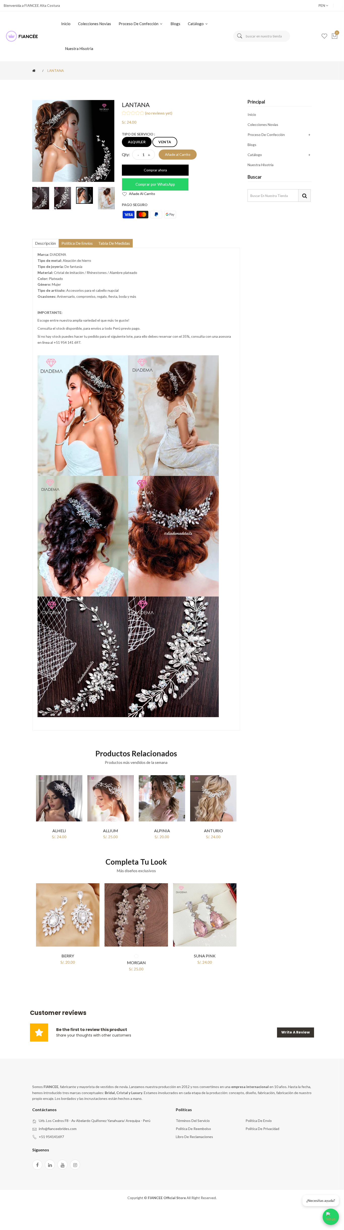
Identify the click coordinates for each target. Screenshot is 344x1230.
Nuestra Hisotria (79, 48)
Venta (164, 142)
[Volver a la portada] (34, 70)
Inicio (66, 23)
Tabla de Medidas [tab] (114, 243)
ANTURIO (213, 830)
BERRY (67, 955)
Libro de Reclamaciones (194, 1137)
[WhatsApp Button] (331, 1217)
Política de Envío (259, 1120)
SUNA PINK (205, 955)
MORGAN (136, 962)
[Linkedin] (50, 1165)
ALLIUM (110, 830)
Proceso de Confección (139, 23)
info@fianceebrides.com (58, 1128)
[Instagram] (75, 1165)
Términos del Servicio (193, 1120)
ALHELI (59, 830)
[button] (181, 114)
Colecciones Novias (94, 23)
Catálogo (196, 23)
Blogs (175, 23)
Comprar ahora (155, 170)
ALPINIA (162, 830)
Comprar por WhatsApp (155, 184)
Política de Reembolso (193, 1128)
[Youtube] (62, 1165)
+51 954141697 (51, 1137)
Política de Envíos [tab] (77, 243)
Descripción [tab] (45, 243)
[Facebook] (37, 1165)
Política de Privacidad (262, 1128)
